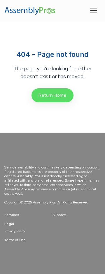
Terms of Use (15, 240)
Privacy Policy (14, 231)
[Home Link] (30, 10)
